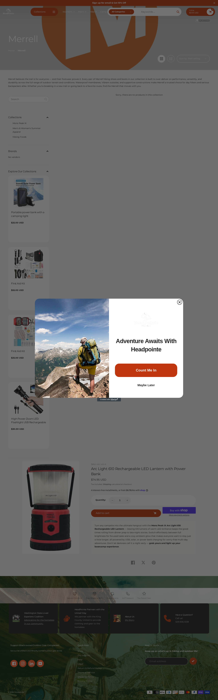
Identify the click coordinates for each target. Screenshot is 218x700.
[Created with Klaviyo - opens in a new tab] (109, 399)
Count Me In (146, 370)
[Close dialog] (179, 302)
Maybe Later (146, 385)
